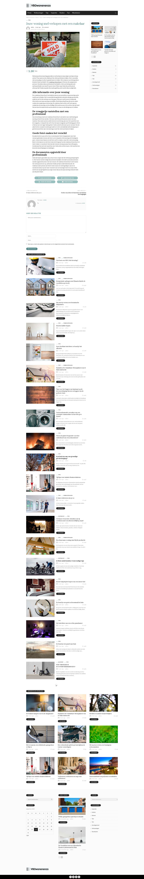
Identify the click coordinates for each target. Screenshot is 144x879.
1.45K (85, 523)
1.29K (85, 440)
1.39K (85, 542)
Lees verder (60, 272)
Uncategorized (104, 82)
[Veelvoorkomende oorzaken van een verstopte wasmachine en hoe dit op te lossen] (40, 418)
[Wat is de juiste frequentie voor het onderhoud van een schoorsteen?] (40, 441)
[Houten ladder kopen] (40, 331)
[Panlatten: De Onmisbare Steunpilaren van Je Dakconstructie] (40, 373)
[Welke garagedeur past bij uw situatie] (97, 29)
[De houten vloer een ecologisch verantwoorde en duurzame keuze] (40, 754)
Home (29, 13)
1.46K (85, 418)
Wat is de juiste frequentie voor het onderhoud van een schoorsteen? (67, 437)
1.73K (85, 563)
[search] (116, 13)
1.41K (85, 500)
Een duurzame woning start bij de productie (70, 540)
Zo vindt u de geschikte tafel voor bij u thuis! (70, 728)
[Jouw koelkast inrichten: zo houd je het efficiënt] (40, 352)
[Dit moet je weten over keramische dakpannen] (40, 308)
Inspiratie (54, 13)
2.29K (84, 285)
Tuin (68, 13)
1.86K (85, 814)
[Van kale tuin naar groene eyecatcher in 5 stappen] (110, 44)
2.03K (84, 858)
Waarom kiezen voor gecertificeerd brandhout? (96, 51)
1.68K (85, 395)
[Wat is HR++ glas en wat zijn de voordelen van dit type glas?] (40, 692)
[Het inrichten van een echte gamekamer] (40, 629)
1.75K (85, 730)
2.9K (85, 584)
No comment (45, 27)
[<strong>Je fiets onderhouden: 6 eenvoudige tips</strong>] (40, 566)
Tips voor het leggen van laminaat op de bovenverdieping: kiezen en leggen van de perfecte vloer (70, 391)
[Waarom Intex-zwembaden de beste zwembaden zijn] (40, 776)
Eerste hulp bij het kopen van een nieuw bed (70, 582)
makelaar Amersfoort (55, 82)
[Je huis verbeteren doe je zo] (40, 504)
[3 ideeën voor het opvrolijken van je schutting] (40, 860)
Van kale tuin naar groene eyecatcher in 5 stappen (109, 51)
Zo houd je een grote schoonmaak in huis (69, 602)
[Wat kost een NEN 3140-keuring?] (40, 266)
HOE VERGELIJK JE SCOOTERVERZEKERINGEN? (65, 665)
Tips (47, 13)
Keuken (62, 13)
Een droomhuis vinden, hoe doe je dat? (69, 812)
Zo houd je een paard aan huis (66, 644)
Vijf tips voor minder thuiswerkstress (68, 477)
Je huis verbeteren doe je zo (34, 193)
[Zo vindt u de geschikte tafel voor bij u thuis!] (40, 734)
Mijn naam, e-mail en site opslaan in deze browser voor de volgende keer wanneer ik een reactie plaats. (51, 244)
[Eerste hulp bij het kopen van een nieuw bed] (40, 587)
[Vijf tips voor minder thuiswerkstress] (40, 483)
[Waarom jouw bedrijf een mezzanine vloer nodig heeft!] (40, 712)
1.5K (85, 711)
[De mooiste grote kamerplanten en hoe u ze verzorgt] (40, 839)
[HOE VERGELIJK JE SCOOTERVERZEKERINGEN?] (40, 670)
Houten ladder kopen (63, 326)
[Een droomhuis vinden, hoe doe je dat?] (40, 818)
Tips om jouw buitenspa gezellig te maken (70, 792)
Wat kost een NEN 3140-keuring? (67, 260)
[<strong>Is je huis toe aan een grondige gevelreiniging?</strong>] (40, 462)
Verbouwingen (38, 13)
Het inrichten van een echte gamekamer (69, 623)
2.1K (85, 307)
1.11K (85, 460)
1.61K (85, 328)
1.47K (85, 350)
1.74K (85, 372)
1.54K (85, 774)
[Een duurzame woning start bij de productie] (40, 546)
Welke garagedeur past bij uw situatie (96, 35)
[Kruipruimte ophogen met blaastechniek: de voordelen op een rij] (40, 287)
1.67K (85, 669)
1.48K (85, 646)
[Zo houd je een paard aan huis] (40, 649)
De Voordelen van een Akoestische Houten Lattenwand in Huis (109, 36)
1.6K (85, 690)
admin (32, 27)
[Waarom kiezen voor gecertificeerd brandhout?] (97, 44)
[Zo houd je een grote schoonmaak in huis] (40, 608)
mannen (60, 662)
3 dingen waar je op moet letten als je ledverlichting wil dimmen (68, 876)
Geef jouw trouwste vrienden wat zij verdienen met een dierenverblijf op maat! (69, 520)
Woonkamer (76, 13)
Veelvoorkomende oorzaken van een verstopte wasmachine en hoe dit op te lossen (69, 414)
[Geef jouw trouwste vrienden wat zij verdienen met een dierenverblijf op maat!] (40, 524)
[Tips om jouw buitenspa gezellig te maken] (40, 797)
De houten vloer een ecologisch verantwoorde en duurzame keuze (67, 750)
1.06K (84, 479)
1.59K (85, 794)
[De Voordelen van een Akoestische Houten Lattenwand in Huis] (110, 29)
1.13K (85, 262)
